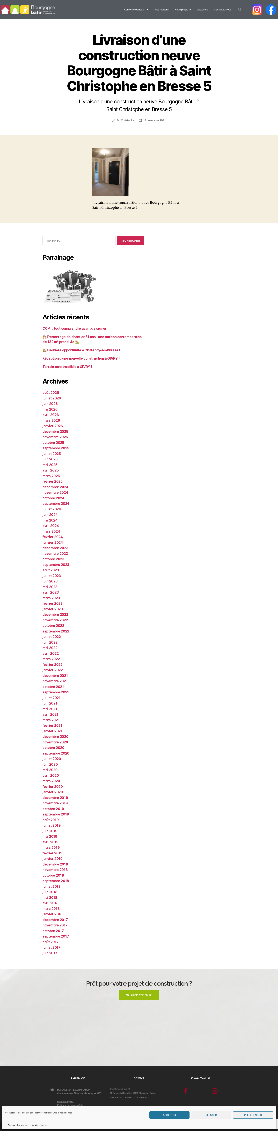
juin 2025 (50, 459)
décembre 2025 (55, 432)
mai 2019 (49, 836)
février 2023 (52, 603)
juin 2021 (49, 703)
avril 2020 (50, 776)
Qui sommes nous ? (134, 9)
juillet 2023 (51, 576)
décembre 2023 (55, 548)
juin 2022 (50, 642)
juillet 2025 (51, 454)
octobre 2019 (53, 809)
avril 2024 (50, 526)
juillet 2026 (51, 398)
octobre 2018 (53, 875)
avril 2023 (50, 592)
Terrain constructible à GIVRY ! (67, 367)
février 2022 (52, 665)
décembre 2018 (55, 864)
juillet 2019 (51, 825)
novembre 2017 (55, 925)
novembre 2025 (55, 437)
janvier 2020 (52, 792)
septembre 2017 (55, 936)
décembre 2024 (55, 487)
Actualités (202, 9)
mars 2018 (51, 909)
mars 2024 (51, 531)
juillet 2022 (51, 637)
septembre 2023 (55, 565)
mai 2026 (50, 409)
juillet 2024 (51, 509)
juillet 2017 (51, 947)
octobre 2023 (53, 559)
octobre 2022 (53, 626)
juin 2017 (49, 953)
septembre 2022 (55, 631)
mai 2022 (49, 648)
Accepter (169, 1115)
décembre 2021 (55, 676)
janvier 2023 (52, 609)
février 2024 (52, 537)
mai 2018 (49, 898)
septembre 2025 (55, 448)
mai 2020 (50, 770)
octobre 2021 (53, 687)
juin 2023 (50, 581)
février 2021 (52, 725)
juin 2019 (49, 831)
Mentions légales (39, 1125)
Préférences (253, 1115)
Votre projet (181, 9)
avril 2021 (50, 714)
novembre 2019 (55, 803)
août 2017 (50, 942)
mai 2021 (49, 709)
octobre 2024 (53, 498)
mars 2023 (51, 598)
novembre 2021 (55, 681)
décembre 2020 (55, 737)
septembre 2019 (55, 814)
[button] (239, 9)
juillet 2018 (51, 886)
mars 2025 (51, 476)
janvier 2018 (52, 914)
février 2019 (52, 853)
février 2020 (52, 787)
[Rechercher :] (78, 241)
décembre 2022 (55, 615)
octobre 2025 (53, 443)
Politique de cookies (17, 1125)
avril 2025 (50, 470)
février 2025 (52, 481)
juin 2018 (49, 892)
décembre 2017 (55, 920)
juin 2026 (50, 404)
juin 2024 (50, 515)
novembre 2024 (55, 492)
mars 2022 (51, 659)
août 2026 (50, 393)
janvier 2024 (52, 542)
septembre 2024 (55, 504)
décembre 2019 (55, 798)
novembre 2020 (55, 742)
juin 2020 (50, 764)
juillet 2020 (51, 759)
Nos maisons (162, 9)
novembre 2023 (55, 554)
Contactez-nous (222, 9)
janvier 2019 (52, 859)
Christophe (127, 120)
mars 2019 (51, 848)
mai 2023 (49, 587)
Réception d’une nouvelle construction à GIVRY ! (81, 358)
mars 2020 (51, 781)
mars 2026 (51, 420)
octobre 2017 (53, 931)
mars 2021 (51, 720)
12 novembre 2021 (154, 120)
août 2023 (50, 570)
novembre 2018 (55, 870)
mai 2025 (49, 465)
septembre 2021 (55, 692)
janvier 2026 (52, 426)
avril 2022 (50, 653)
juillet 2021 (51, 698)
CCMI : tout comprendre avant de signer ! (75, 328)
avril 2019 (50, 842)
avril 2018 (50, 903)
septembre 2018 (55, 881)
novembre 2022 (55, 620)
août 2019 (50, 820)
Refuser (211, 1115)
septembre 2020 (55, 753)
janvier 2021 (52, 731)
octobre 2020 (53, 748)
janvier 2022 (52, 670)
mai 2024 (50, 520)
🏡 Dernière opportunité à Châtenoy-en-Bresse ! (81, 350)
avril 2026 (50, 415)
